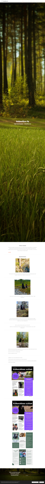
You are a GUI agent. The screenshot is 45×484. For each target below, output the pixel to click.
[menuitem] (23, 1)
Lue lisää (9, 252)
